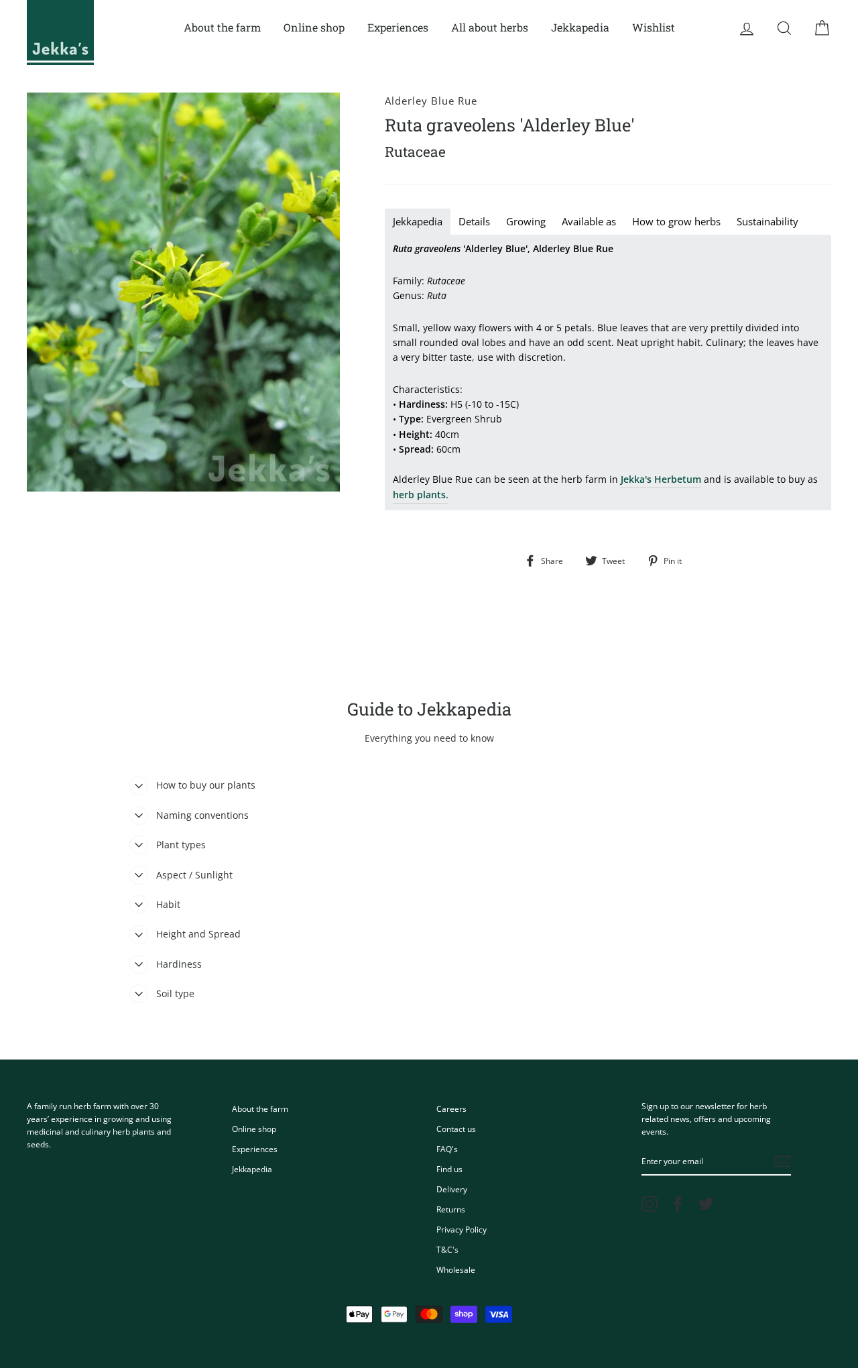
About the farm (222, 27)
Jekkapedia (580, 27)
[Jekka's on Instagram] (649, 1204)
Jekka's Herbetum (661, 479)
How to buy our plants (205, 785)
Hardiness (179, 964)
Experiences (397, 27)
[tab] (417, 222)
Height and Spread (198, 933)
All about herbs (489, 27)
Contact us (456, 1128)
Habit (168, 904)
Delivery (451, 1189)
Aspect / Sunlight (194, 874)
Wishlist (653, 27)
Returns (450, 1209)
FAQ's (447, 1148)
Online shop (314, 27)
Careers (451, 1108)
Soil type (175, 993)
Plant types (181, 844)
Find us (449, 1168)
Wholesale (455, 1269)
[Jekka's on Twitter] (706, 1204)
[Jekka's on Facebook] (678, 1204)
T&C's (447, 1249)
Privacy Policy (461, 1229)
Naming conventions (202, 815)
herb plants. (420, 494)
